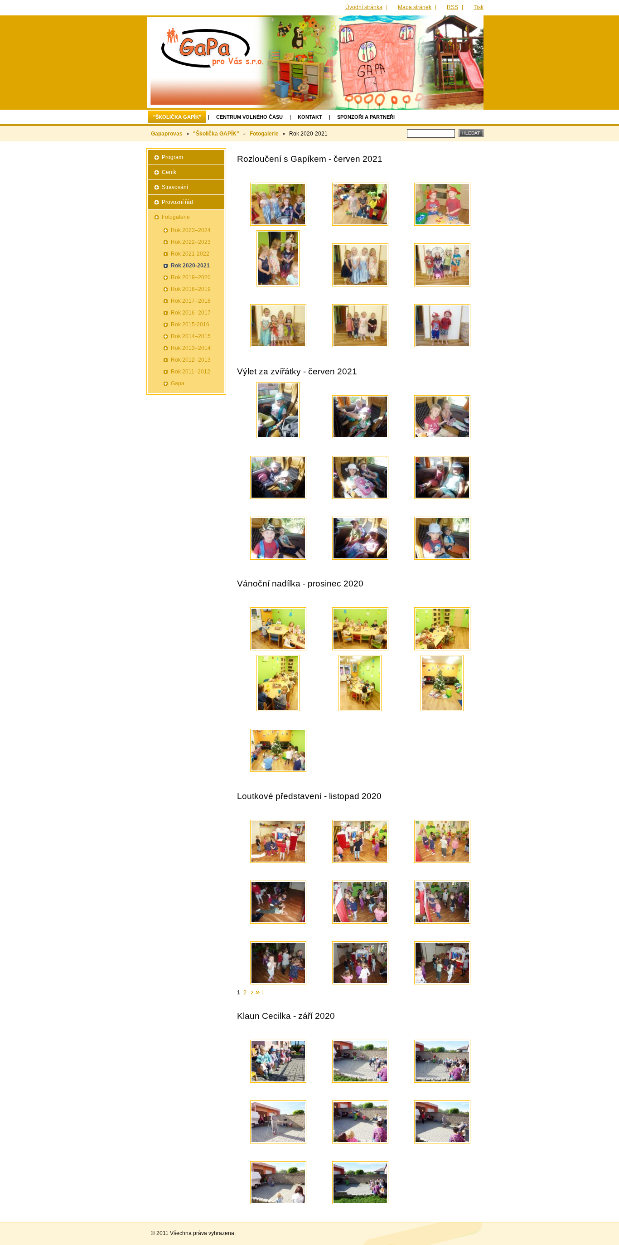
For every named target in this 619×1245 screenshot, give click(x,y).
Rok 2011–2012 (190, 371)
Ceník (169, 172)
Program (172, 157)
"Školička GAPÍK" (177, 117)
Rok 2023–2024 (191, 230)
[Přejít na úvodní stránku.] (212, 47)
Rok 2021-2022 (190, 254)
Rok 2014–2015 (191, 336)
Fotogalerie (264, 134)
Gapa (177, 383)
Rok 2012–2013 (191, 360)
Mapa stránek (414, 7)
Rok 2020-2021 (190, 265)
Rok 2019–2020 (191, 277)
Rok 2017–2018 (191, 301)
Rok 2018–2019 (191, 289)
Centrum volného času (249, 117)
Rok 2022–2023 (191, 242)
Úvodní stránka (363, 7)
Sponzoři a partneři (366, 117)
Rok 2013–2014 (191, 348)
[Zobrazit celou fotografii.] (278, 204)
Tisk (479, 7)
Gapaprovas (167, 134)
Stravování (175, 187)
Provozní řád (177, 202)
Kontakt (310, 117)
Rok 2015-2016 (190, 324)
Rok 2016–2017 (191, 313)
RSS (452, 7)
